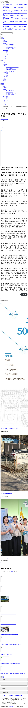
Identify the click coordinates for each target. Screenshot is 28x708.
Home (2, 106)
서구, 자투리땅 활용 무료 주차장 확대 (7, 493)
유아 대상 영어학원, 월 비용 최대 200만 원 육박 (14, 29)
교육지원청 (4, 683)
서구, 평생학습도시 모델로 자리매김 (7, 558)
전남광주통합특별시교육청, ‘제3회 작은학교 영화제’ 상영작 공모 (11, 663)
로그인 (2, 35)
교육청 (3, 679)
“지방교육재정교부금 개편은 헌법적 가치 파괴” (8, 624)
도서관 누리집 (5, 692)
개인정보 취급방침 (18, 695)
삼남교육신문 (12, 706)
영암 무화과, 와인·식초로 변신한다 (6, 654)
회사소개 (3, 695)
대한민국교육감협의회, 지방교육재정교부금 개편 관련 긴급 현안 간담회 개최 (13, 673)
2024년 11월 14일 (4, 119)
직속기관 (4, 688)
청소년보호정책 (9, 695)
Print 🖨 (24, 294)
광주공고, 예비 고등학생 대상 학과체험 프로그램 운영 (9, 634)
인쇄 (2, 127)
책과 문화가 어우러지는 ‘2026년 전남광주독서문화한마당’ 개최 (11, 644)
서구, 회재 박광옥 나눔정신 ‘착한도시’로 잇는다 (9, 428)
